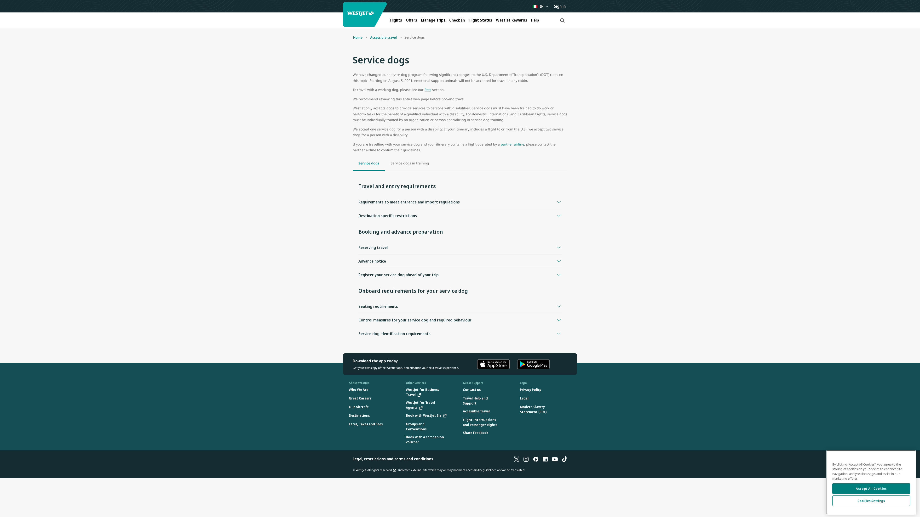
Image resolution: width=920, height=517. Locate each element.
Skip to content (4, 9)
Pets (428, 89)
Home (357, 37)
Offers (411, 20)
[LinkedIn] (545, 458)
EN (542, 6)
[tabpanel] (460, 260)
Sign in (560, 6)
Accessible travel (383, 37)
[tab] (369, 164)
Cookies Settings (871, 501)
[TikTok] (564, 458)
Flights (396, 20)
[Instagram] (526, 458)
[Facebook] (536, 458)
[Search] (562, 20)
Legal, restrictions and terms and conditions (393, 458)
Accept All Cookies (871, 488)
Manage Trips (433, 20)
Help (535, 20)
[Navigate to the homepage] (365, 14)
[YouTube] (555, 458)
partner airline (512, 144)
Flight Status (480, 20)
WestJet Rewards (511, 20)
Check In (457, 20)
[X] (516, 458)
